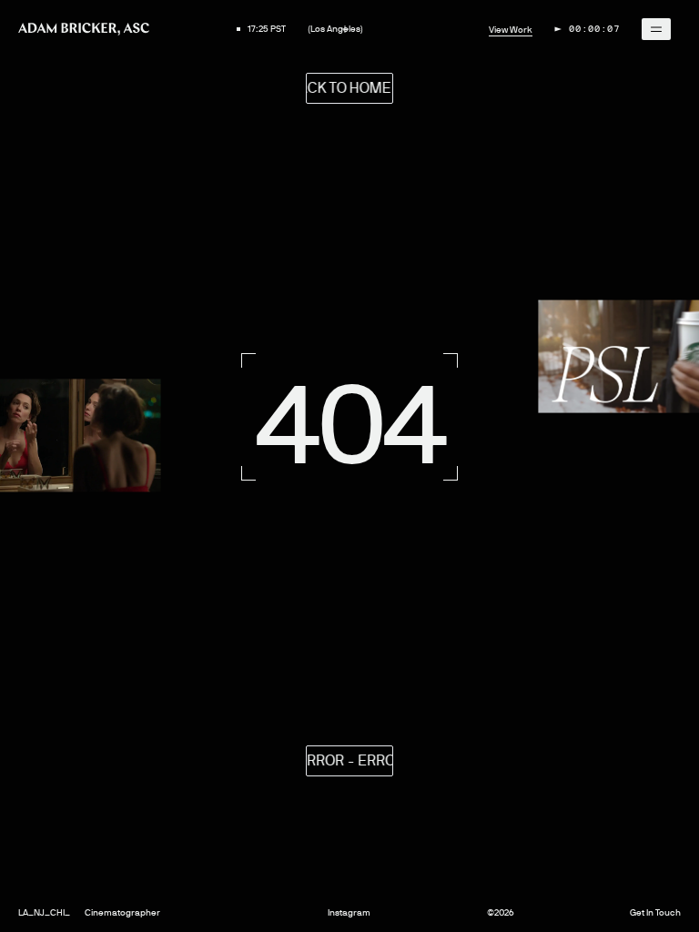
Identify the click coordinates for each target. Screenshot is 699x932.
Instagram (349, 912)
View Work (510, 30)
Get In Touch (655, 912)
